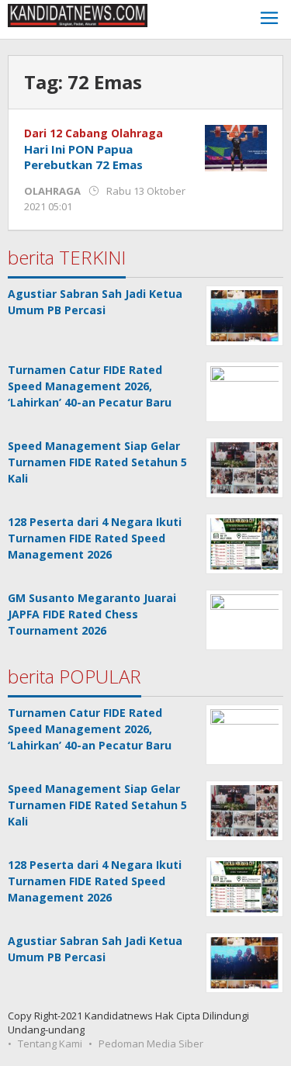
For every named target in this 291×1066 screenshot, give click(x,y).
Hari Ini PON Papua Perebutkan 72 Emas (83, 156)
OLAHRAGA (52, 191)
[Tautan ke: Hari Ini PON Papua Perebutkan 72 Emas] (236, 147)
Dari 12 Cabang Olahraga (93, 133)
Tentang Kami (50, 1043)
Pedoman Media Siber (151, 1043)
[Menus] (269, 20)
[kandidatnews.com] (77, 14)
